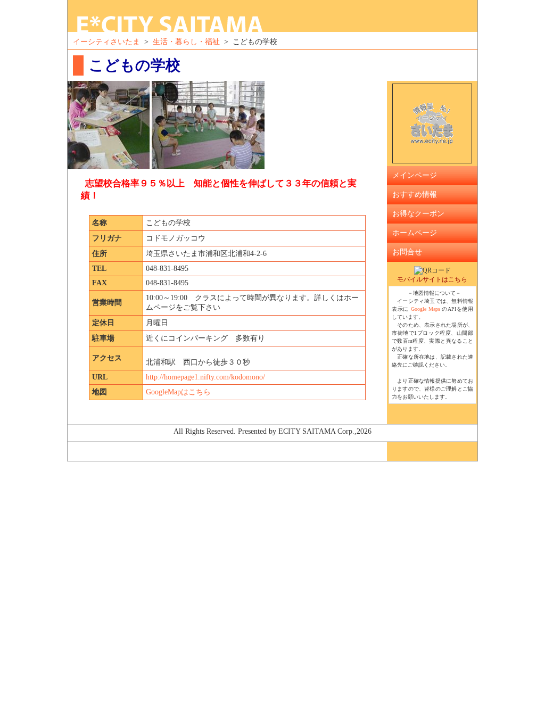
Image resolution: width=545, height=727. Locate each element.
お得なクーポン (418, 214)
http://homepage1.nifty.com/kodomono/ (205, 377)
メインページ (414, 175)
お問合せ (407, 252)
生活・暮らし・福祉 (186, 42)
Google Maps (425, 309)
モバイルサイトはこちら (432, 279)
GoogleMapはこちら (178, 392)
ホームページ (414, 233)
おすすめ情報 (414, 195)
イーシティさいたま (106, 42)
